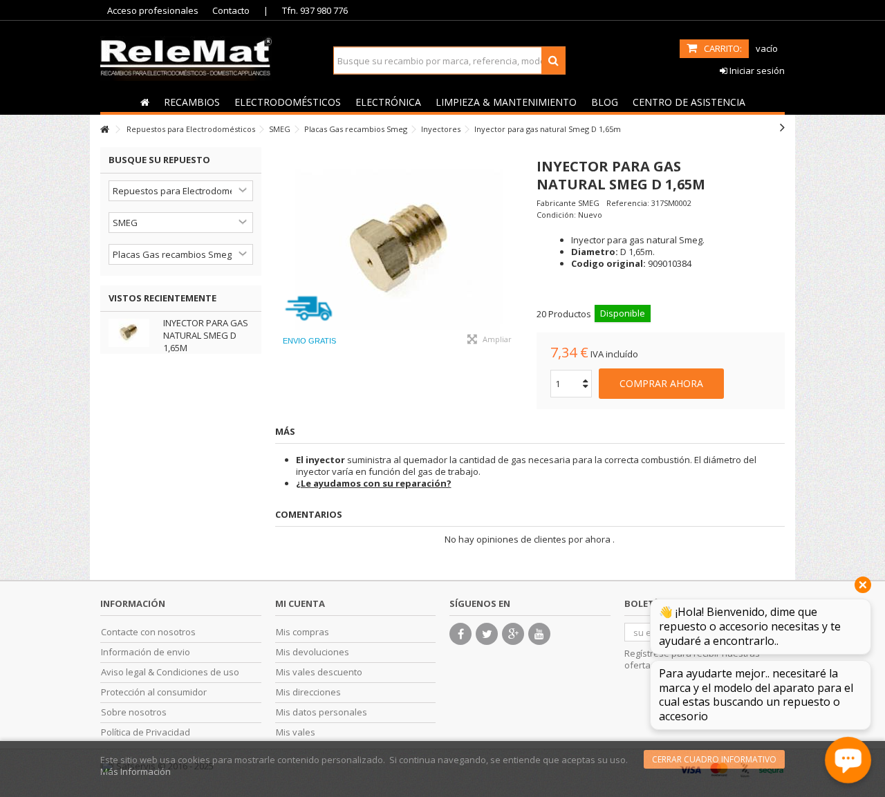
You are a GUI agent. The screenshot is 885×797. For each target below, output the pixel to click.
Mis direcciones (308, 692)
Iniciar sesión (756, 70)
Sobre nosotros (134, 712)
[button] (191, 101)
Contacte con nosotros (148, 632)
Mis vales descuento (319, 672)
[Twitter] (487, 634)
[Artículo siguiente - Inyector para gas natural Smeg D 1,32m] (782, 127)
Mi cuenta (300, 603)
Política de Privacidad (145, 732)
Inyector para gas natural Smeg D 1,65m (205, 335)
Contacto (231, 10)
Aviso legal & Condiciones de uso (170, 672)
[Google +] (513, 634)
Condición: (556, 214)
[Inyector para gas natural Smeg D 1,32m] (399, 251)
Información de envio (145, 652)
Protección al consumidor (154, 692)
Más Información (135, 771)
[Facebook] (460, 634)
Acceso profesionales (152, 10)
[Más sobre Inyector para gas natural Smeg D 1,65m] (132, 333)
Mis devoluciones (312, 652)
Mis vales (295, 732)
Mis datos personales (321, 712)
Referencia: (627, 203)
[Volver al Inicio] (104, 129)
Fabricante (556, 203)
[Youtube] (539, 634)
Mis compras (302, 632)
